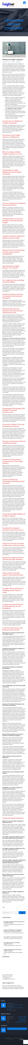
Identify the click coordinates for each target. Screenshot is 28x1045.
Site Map (21, 1039)
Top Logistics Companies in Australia (13, 937)
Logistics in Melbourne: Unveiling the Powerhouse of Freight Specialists (13, 930)
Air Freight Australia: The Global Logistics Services (12, 943)
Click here (17, 1028)
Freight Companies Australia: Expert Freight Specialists (13, 950)
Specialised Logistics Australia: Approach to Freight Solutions (14, 922)
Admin (18, 61)
